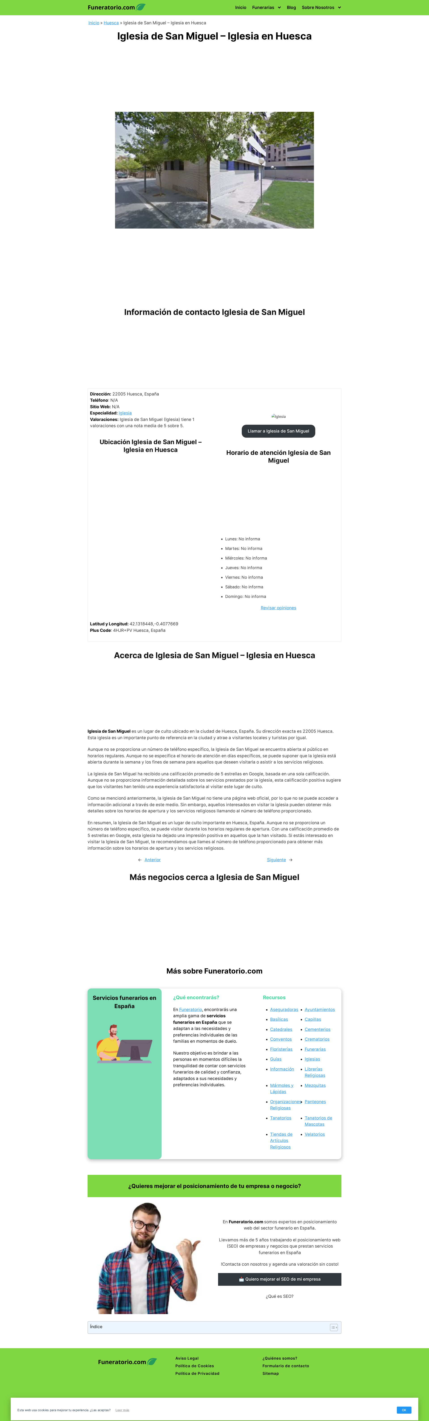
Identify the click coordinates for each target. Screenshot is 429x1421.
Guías (276, 1059)
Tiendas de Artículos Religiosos (281, 1141)
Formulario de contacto (286, 1366)
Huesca (111, 22)
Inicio (240, 7)
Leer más (122, 1410)
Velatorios (315, 1134)
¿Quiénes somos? (280, 1358)
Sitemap (271, 1373)
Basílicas (279, 1019)
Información (282, 1069)
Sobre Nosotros (318, 7)
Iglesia (125, 413)
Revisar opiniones (278, 607)
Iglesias (312, 1059)
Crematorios (317, 1039)
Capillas (313, 1019)
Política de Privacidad (197, 1373)
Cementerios (317, 1029)
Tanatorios (280, 1118)
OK (404, 1410)
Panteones (315, 1101)
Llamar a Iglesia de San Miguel (278, 431)
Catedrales (281, 1029)
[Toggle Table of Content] (332, 1327)
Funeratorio (190, 1009)
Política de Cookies (194, 1366)
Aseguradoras (284, 1009)
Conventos (281, 1039)
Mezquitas (315, 1085)
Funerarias (263, 7)
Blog (291, 7)
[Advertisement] (214, 79)
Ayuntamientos (320, 1009)
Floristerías (281, 1049)
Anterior (153, 859)
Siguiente (276, 859)
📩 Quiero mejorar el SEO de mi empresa (280, 1279)
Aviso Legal (187, 1358)
